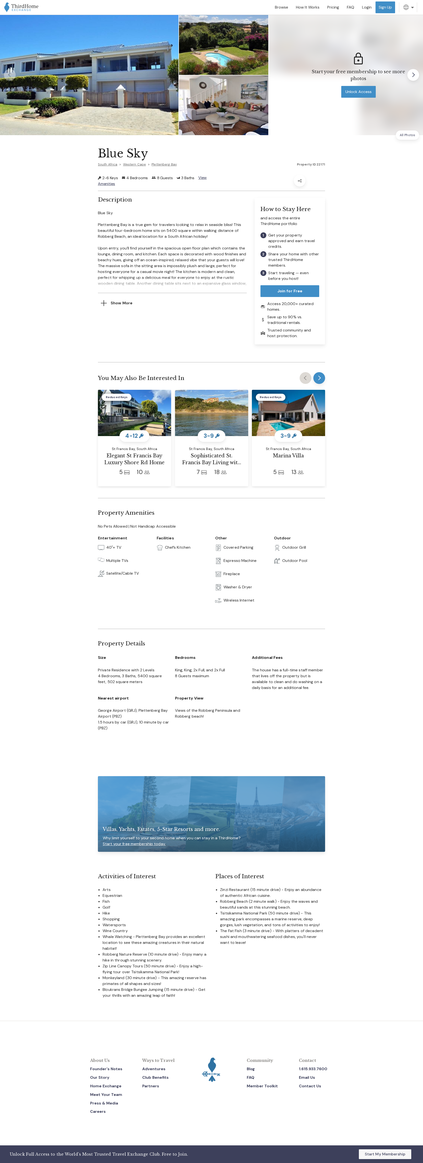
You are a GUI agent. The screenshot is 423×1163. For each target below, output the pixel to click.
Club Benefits (155, 1077)
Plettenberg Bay (164, 164)
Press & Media (104, 1103)
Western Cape (134, 164)
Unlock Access (358, 91)
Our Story (99, 1077)
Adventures (153, 1068)
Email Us (307, 1077)
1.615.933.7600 (313, 1068)
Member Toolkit (262, 1086)
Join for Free (290, 291)
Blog (251, 1068)
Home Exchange (105, 1086)
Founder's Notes (106, 1068)
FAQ (250, 1077)
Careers (98, 1111)
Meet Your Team (106, 1094)
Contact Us (310, 1086)
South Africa (107, 164)
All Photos (407, 135)
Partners (150, 1086)
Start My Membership (385, 1154)
